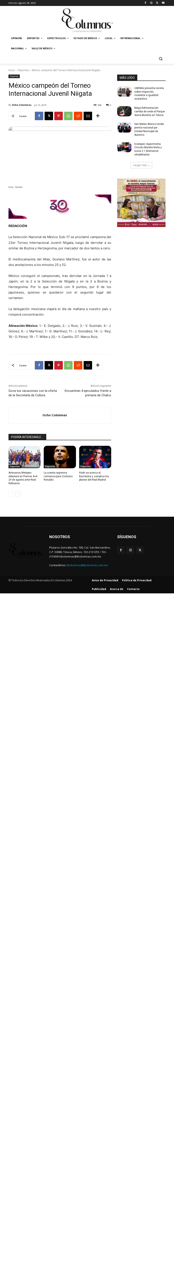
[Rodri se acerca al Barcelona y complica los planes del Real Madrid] (95, 457)
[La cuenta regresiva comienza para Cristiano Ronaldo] (60, 457)
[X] (157, 3)
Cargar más (140, 165)
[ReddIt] (78, 116)
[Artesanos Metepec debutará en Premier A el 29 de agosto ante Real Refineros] (24, 457)
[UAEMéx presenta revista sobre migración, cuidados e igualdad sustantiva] (124, 91)
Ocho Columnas (21, 104)
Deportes (23, 70)
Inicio (11, 70)
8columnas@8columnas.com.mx (87, 565)
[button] (161, 59)
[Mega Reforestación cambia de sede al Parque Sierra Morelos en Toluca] (124, 111)
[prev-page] (11, 493)
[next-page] (18, 493)
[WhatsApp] (68, 116)
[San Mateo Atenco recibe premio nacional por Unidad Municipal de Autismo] (124, 127)
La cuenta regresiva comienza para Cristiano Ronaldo (58, 476)
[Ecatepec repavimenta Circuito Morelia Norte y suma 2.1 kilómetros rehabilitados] (124, 147)
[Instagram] (151, 3)
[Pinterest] (58, 116)
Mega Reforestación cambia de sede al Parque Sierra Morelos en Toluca (149, 111)
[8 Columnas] (87, 20)
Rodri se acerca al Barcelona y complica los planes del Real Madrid (94, 476)
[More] (97, 116)
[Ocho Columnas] (25, 415)
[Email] (88, 116)
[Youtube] (163, 3)
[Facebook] (145, 3)
